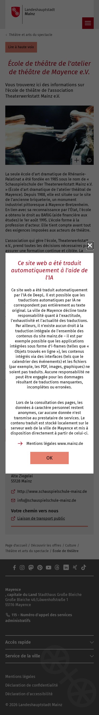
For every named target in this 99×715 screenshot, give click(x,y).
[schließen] (90, 245)
